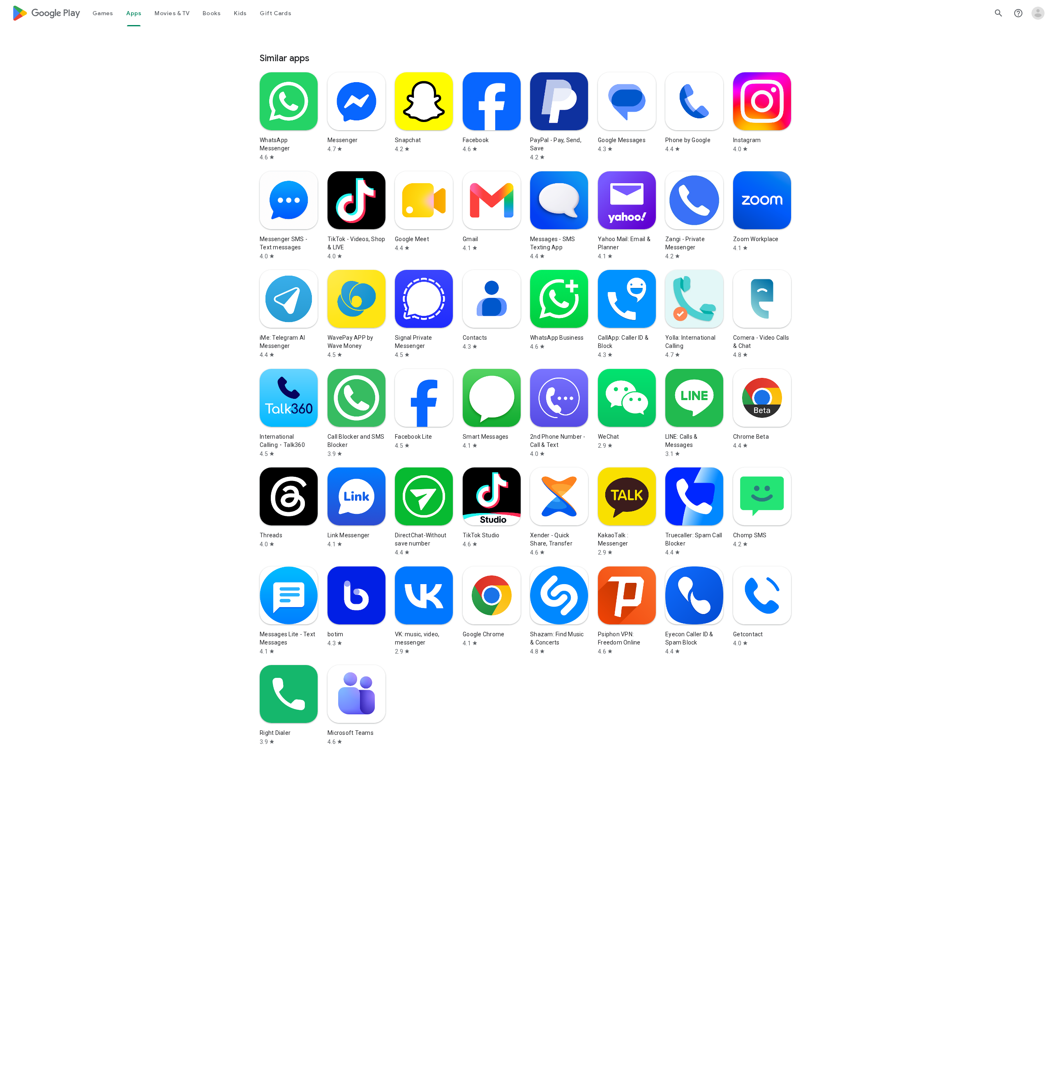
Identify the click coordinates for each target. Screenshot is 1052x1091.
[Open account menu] (1038, 13)
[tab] (103, 13)
